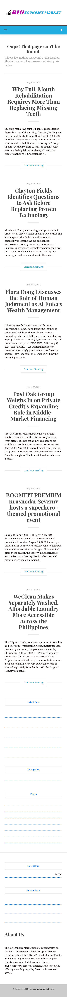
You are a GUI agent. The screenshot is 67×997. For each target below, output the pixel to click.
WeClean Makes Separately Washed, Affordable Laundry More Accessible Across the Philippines (33, 611)
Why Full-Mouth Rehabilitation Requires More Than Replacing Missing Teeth (33, 101)
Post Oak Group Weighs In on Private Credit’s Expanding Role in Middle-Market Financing (33, 406)
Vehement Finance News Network (23, 778)
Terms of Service (14, 833)
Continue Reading (33, 165)
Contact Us (10, 815)
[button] (3, 30)
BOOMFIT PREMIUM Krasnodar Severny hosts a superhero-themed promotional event (33, 507)
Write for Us (11, 840)
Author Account (13, 809)
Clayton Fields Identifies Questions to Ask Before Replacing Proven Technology (33, 203)
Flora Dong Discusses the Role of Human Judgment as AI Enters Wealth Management (33, 301)
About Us (10, 802)
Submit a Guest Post (15, 827)
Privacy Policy (12, 821)
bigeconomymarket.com (42, 989)
